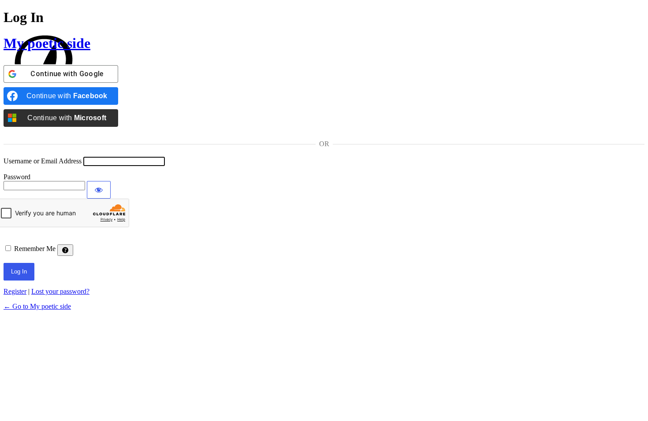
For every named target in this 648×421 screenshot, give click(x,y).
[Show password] (99, 190)
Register (15, 291)
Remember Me (35, 248)
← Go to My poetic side (37, 306)
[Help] (65, 250)
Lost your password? (60, 291)
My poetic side (47, 43)
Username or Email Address (43, 161)
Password (17, 177)
